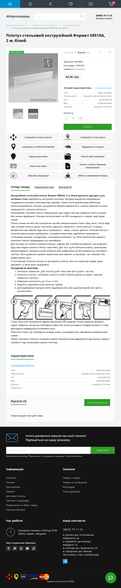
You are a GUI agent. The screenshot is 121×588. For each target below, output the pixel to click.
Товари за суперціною (75, 482)
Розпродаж (69, 486)
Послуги (10, 482)
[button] (50, 4)
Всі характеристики (103, 88)
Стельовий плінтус (71, 25)
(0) (88, 52)
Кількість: (69, 113)
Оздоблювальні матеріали (44, 25)
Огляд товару (20, 187)
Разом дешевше (71, 491)
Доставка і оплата (16, 496)
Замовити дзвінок (104, 18)
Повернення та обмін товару (21, 505)
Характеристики (44, 187)
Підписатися (103, 450)
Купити (88, 126)
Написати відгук (97, 402)
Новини (10, 491)
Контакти (11, 477)
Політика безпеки (74, 456)
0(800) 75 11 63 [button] (73, 529)
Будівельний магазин (16, 25)
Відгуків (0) (65, 187)
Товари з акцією (71, 477)
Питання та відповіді (17, 500)
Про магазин (13, 486)
